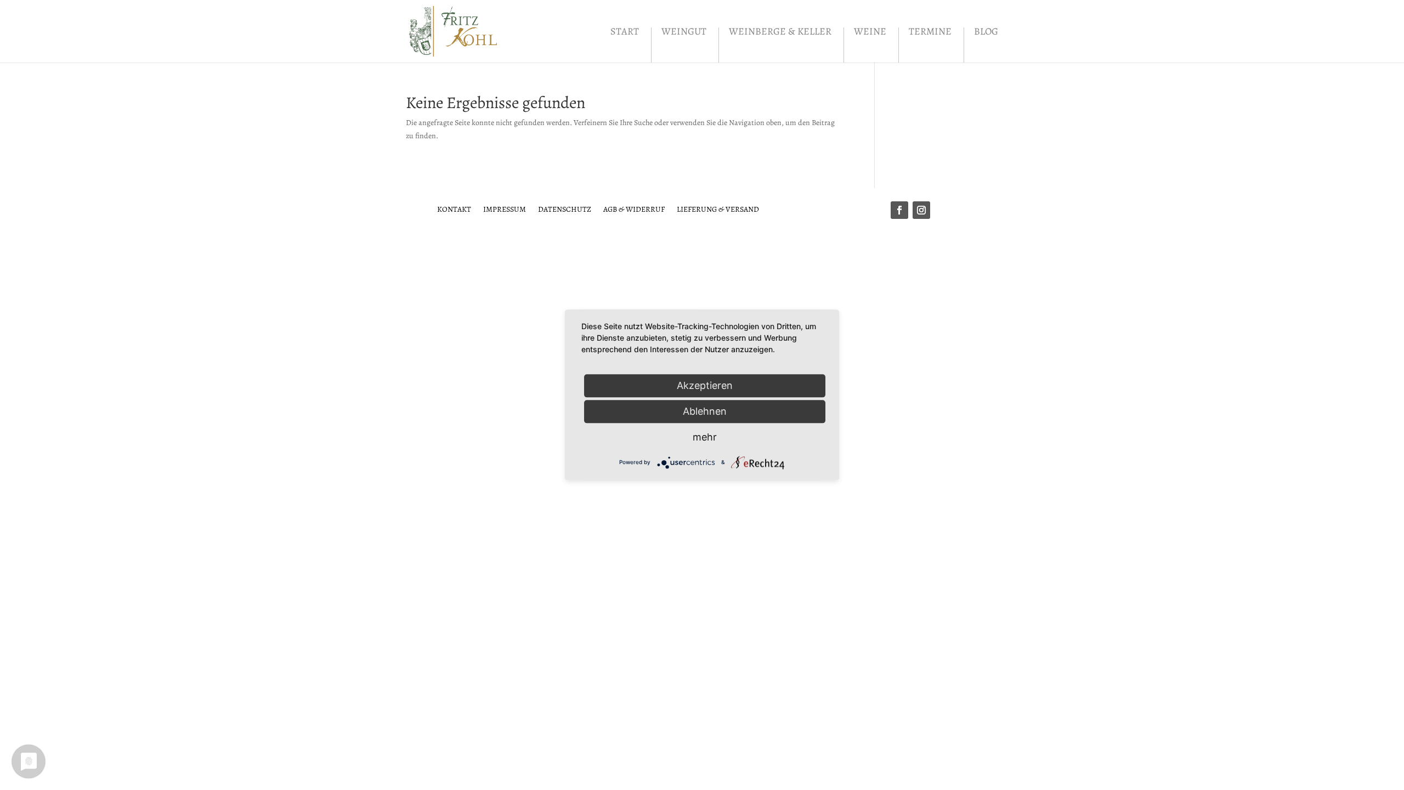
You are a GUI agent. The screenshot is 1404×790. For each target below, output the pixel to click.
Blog (986, 32)
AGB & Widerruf (634, 208)
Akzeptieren (705, 385)
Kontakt (454, 208)
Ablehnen (705, 411)
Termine (930, 32)
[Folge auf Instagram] (921, 210)
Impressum (504, 208)
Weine (870, 32)
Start (624, 32)
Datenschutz (564, 208)
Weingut (683, 32)
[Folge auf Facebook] (899, 210)
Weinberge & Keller (780, 32)
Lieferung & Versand (718, 208)
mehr (705, 437)
